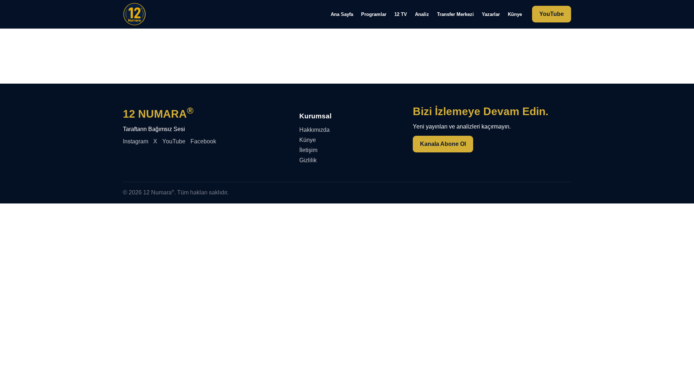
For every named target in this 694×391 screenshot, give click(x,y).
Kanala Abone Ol (443, 144)
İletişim (308, 150)
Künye (515, 14)
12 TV (400, 14)
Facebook (203, 141)
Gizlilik (308, 160)
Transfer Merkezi (455, 14)
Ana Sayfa (342, 14)
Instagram (135, 141)
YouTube (551, 14)
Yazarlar (491, 14)
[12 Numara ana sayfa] (134, 14)
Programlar (373, 14)
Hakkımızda (314, 130)
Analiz (422, 14)
